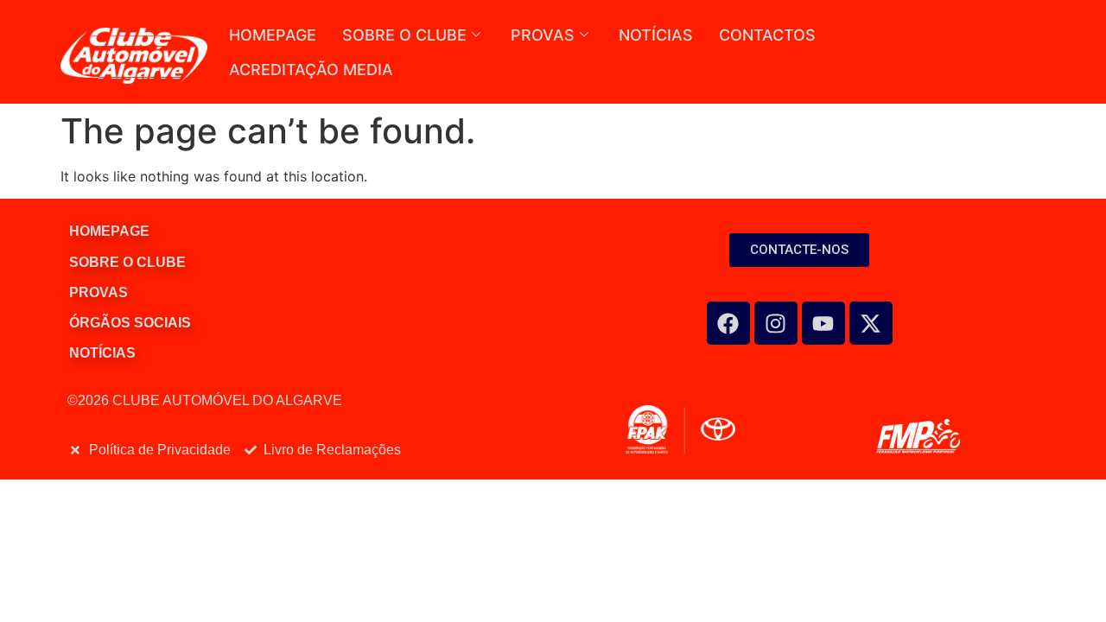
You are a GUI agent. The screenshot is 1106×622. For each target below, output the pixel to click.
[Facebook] (728, 323)
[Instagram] (776, 323)
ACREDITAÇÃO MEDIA (311, 69)
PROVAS (543, 35)
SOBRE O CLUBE (404, 35)
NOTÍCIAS (656, 35)
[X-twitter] (871, 323)
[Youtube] (823, 323)
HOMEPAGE (272, 35)
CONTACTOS (767, 35)
